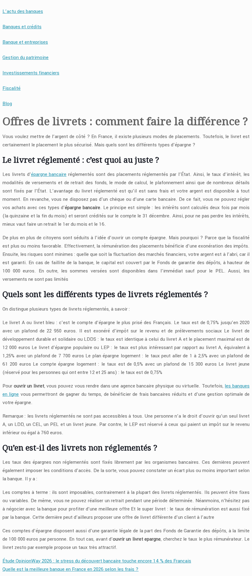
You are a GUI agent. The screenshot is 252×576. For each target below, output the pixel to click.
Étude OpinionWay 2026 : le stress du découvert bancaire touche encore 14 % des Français (96, 561)
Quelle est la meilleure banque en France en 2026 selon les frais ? (70, 569)
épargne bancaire (49, 174)
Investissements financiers (30, 73)
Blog (7, 103)
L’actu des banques (22, 11)
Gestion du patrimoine (25, 57)
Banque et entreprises (25, 42)
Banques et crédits (21, 26)
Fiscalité (11, 88)
